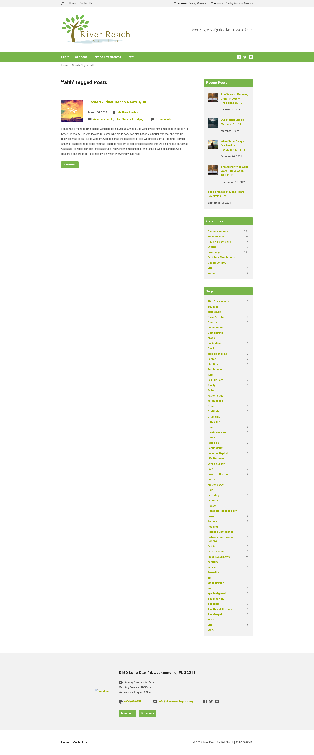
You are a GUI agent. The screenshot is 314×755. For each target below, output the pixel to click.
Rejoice (212, 546)
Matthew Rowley (127, 112)
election (213, 364)
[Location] (102, 691)
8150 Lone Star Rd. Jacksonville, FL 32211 (157, 672)
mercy (212, 479)
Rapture (213, 521)
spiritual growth (217, 593)
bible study (214, 311)
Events (212, 246)
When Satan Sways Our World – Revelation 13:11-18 (233, 145)
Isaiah (211, 437)
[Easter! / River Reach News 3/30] (72, 119)
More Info (127, 713)
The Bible (213, 603)
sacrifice (213, 562)
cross (211, 338)
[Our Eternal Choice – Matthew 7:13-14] (213, 125)
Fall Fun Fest (215, 380)
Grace (211, 406)
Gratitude (213, 411)
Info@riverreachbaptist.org (176, 701)
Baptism (213, 306)
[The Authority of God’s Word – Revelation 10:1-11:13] (213, 172)
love (210, 469)
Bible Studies (123, 119)
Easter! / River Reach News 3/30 (117, 102)
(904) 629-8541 (133, 701)
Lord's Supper (216, 463)
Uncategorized (217, 262)
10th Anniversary (218, 301)
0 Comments (163, 119)
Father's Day (215, 395)
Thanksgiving (216, 598)
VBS (210, 267)
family (211, 385)
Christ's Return (217, 317)
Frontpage (138, 119)
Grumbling (214, 416)
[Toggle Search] (62, 3)
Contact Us (86, 3)
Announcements (103, 119)
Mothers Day (216, 484)
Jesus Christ (215, 448)
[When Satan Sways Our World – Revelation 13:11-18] (213, 147)
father (212, 390)
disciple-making (217, 353)
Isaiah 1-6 (213, 442)
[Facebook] (239, 57)
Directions (147, 713)
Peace (212, 505)
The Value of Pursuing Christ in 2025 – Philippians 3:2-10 (234, 98)
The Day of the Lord (220, 609)
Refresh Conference (221, 531)
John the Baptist (218, 453)
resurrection (216, 551)
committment (216, 327)
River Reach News (219, 556)
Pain (210, 489)
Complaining (215, 332)
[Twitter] (245, 57)
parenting (214, 495)
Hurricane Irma (217, 432)
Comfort (213, 322)
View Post (70, 164)
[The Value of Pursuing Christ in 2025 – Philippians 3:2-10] (213, 100)
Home (72, 3)
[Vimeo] (251, 57)
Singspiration (216, 582)
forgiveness (215, 400)
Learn (65, 56)
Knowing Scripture (220, 241)
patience (213, 500)
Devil (211, 348)
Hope (211, 427)
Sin (209, 577)
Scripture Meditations (221, 257)
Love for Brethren (219, 474)
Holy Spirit (214, 421)
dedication (214, 343)
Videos (212, 273)
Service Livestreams (106, 56)
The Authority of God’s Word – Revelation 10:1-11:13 (235, 171)
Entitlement (215, 369)
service (212, 567)
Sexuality (213, 572)
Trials (211, 619)
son (210, 588)
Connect (81, 56)
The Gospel (215, 614)
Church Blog (78, 65)
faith (91, 65)
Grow (130, 56)
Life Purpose (216, 458)
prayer (212, 516)
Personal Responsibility (222, 510)
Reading (213, 526)
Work (211, 630)
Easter (212, 359)
